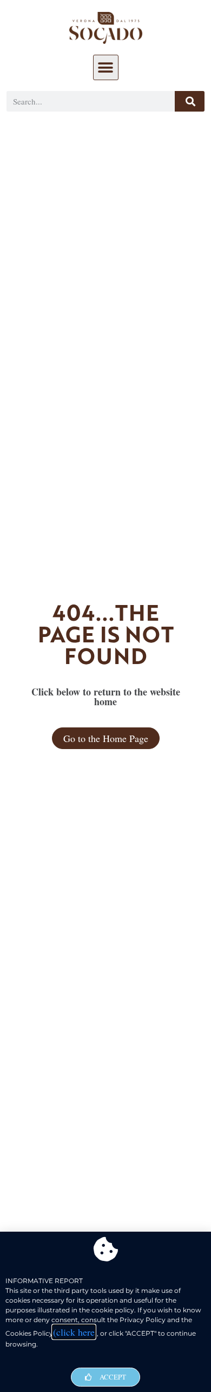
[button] (105, 67)
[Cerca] (190, 101)
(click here (74, 1331)
